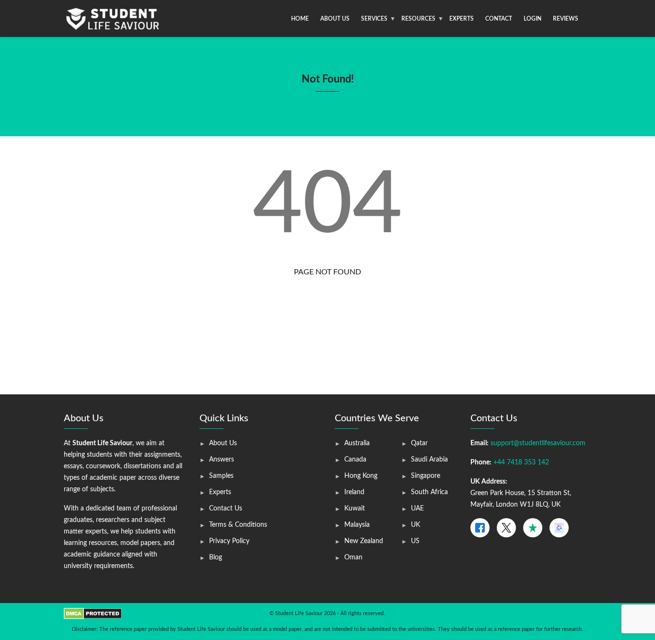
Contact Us (225, 508)
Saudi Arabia (429, 459)
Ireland (354, 492)
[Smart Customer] (559, 527)
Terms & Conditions (238, 524)
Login (532, 19)
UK (415, 524)
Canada (355, 459)
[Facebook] (480, 527)
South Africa (429, 492)
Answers (221, 459)
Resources (418, 19)
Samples (221, 476)
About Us (335, 19)
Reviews (565, 19)
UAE (417, 508)
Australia (357, 443)
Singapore (425, 476)
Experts (461, 19)
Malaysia (357, 524)
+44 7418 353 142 (521, 462)
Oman (353, 557)
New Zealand (363, 541)
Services (374, 19)
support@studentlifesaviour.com (538, 443)
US (415, 541)
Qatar (419, 443)
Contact (498, 19)
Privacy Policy (229, 541)
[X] (506, 527)
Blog (215, 557)
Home (300, 19)
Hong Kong (360, 476)
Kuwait (354, 508)
